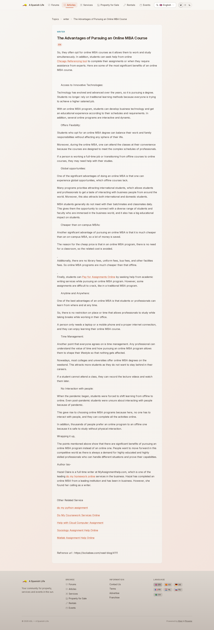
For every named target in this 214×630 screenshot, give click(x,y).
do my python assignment (72, 507)
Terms (113, 588)
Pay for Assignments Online (98, 276)
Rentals (131, 5)
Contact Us (115, 584)
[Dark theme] (189, 5)
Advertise (114, 593)
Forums (55, 5)
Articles (71, 5)
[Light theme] (185, 5)
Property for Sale (110, 5)
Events (146, 5)
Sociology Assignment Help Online (77, 530)
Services (88, 5)
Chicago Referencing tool (72, 61)
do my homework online (80, 476)
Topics (55, 19)
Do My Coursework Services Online (78, 515)
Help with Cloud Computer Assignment (80, 522)
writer (66, 19)
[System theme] (181, 5)
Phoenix (188, 621)
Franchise (115, 597)
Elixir (180, 621)
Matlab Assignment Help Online (75, 537)
